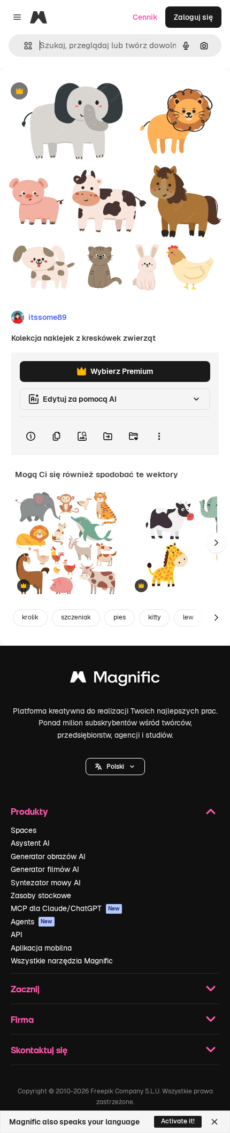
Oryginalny (73, 92)
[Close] (214, 1121)
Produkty (29, 811)
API (16, 934)
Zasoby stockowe (41, 895)
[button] (115, 766)
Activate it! (178, 1121)
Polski (115, 766)
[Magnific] (115, 679)
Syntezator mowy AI (46, 882)
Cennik (145, 17)
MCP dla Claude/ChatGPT (65, 908)
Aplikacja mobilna (41, 948)
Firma (22, 1019)
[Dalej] (216, 542)
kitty (154, 617)
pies (119, 617)
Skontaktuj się (39, 1049)
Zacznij (25, 988)
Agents (31, 922)
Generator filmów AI (45, 869)
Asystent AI (30, 843)
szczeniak (76, 617)
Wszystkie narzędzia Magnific (62, 961)
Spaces (23, 830)
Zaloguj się (193, 17)
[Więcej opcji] (159, 436)
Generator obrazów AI (48, 856)
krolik (30, 617)
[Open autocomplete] (24, 46)
